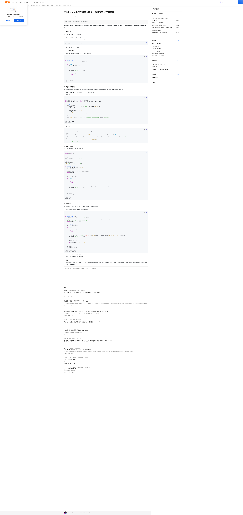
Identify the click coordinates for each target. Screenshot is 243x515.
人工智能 (82, 300)
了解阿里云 (41, 2)
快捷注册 (8, 20)
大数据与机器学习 (73, 8)
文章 (78, 8)
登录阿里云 (19, 20)
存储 (71, 300)
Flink (28, 5)
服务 (37, 2)
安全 (77, 319)
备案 (229, 2)
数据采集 (78, 290)
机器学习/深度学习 (76, 268)
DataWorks (38, 5)
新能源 (79, 319)
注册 (235, 2)
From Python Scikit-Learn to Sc (158, 64)
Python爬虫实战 (155, 46)
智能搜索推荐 (52, 5)
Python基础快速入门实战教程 (158, 55)
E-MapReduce (32, 5)
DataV (60, 5)
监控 (71, 268)
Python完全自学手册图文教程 (158, 53)
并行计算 (87, 309)
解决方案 (20, 2)
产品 (16, 2)
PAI (48, 5)
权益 (24, 2)
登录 (240, 2)
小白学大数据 (66, 329)
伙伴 (34, 2)
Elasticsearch (44, 5)
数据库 (71, 348)
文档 (227, 2)
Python (82, 268)
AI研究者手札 (66, 300)
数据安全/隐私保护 (77, 348)
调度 (78, 329)
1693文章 (82, 513)
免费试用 (64, 5)
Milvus (57, 5)
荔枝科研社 (66, 290)
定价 (27, 2)
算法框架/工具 (87, 268)
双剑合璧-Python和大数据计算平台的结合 (160, 69)
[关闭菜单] (2, 2)
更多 (178, 40)
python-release (155, 77)
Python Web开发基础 (156, 43)
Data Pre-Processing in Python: (158, 66)
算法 (74, 319)
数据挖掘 (83, 290)
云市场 (30, 2)
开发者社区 (66, 8)
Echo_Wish (70, 513)
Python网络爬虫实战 (156, 51)
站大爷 (65, 348)
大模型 (13, 2)
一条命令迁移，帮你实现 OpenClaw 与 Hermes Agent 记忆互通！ (165, 86)
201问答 (88, 513)
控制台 (232, 2)
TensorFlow (94, 268)
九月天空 (65, 357)
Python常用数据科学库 (156, 48)
